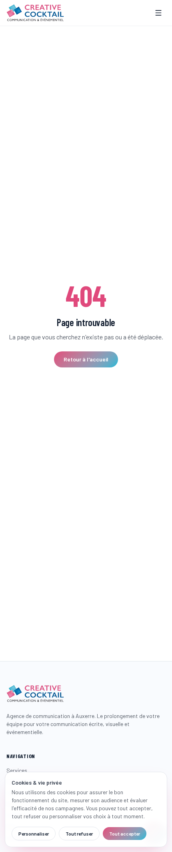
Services (16, 770)
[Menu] (158, 13)
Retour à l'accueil (86, 359)
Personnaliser (33, 833)
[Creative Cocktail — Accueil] (35, 12)
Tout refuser (79, 833)
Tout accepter (124, 833)
